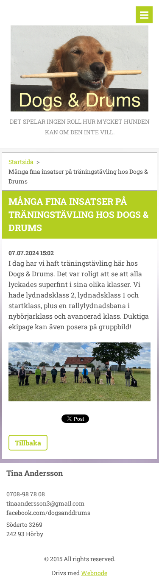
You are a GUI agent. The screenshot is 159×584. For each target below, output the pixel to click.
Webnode (94, 573)
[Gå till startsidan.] (79, 58)
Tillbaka (28, 442)
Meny (144, 14)
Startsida (20, 162)
